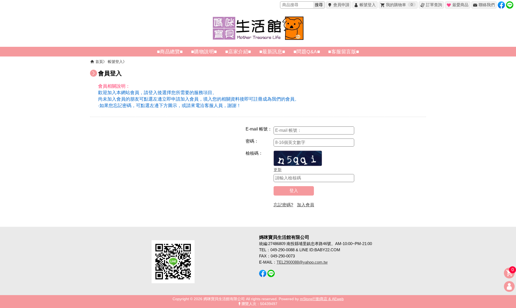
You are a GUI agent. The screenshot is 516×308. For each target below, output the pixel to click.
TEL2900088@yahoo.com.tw (302, 262)
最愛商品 (460, 4)
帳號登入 (368, 4)
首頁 (99, 61)
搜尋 (319, 4)
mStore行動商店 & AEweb (322, 299)
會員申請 (341, 4)
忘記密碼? (283, 205)
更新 (278, 169)
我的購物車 (399, 4)
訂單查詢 (434, 4)
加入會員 (305, 205)
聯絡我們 (487, 4)
